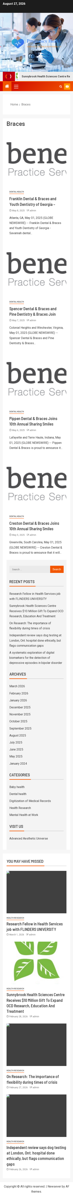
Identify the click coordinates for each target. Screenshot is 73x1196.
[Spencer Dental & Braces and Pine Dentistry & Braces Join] (36, 269)
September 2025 (20, 728)
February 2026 (18, 693)
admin (33, 210)
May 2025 (15, 756)
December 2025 (20, 707)
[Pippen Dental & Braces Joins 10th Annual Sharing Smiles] (36, 378)
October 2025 (18, 721)
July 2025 (15, 742)
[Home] (7, 86)
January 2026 (18, 700)
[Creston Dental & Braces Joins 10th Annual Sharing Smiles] (36, 483)
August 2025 (17, 735)
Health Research (20, 808)
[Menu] (16, 86)
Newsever (54, 1186)
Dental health (16, 192)
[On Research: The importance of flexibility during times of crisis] (36, 1045)
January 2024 (18, 763)
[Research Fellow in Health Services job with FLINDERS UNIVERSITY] (36, 892)
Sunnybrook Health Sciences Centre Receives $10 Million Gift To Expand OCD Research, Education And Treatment (36, 611)
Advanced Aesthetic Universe (28, 838)
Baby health (17, 787)
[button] (16, 86)
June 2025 (16, 749)
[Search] (60, 86)
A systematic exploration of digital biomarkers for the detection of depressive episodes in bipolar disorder (35, 658)
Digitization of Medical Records (30, 801)
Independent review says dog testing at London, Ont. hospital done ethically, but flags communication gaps (35, 640)
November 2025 (20, 714)
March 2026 (17, 686)
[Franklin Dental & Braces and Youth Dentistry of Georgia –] (36, 159)
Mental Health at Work (23, 815)
